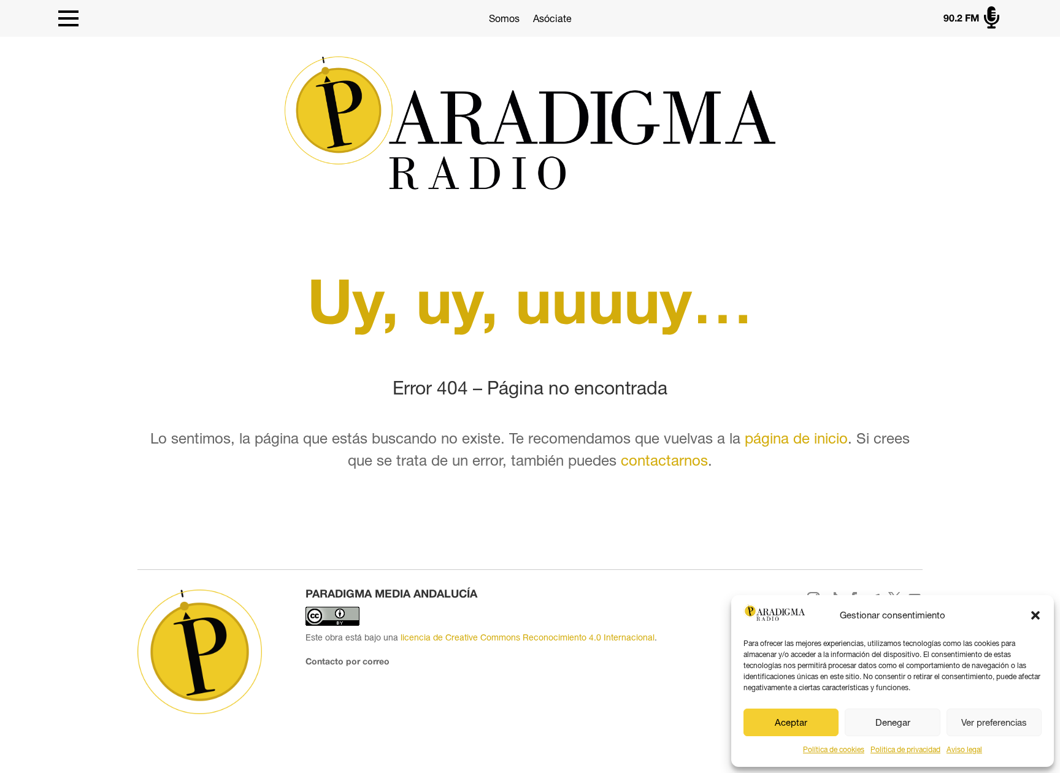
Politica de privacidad (905, 749)
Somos (504, 18)
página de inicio (796, 438)
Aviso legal (964, 749)
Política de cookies (833, 749)
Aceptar (791, 722)
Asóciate (552, 18)
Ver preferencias (994, 722)
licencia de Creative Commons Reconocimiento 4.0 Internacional (528, 637)
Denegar (892, 722)
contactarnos (664, 460)
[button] (1035, 615)
